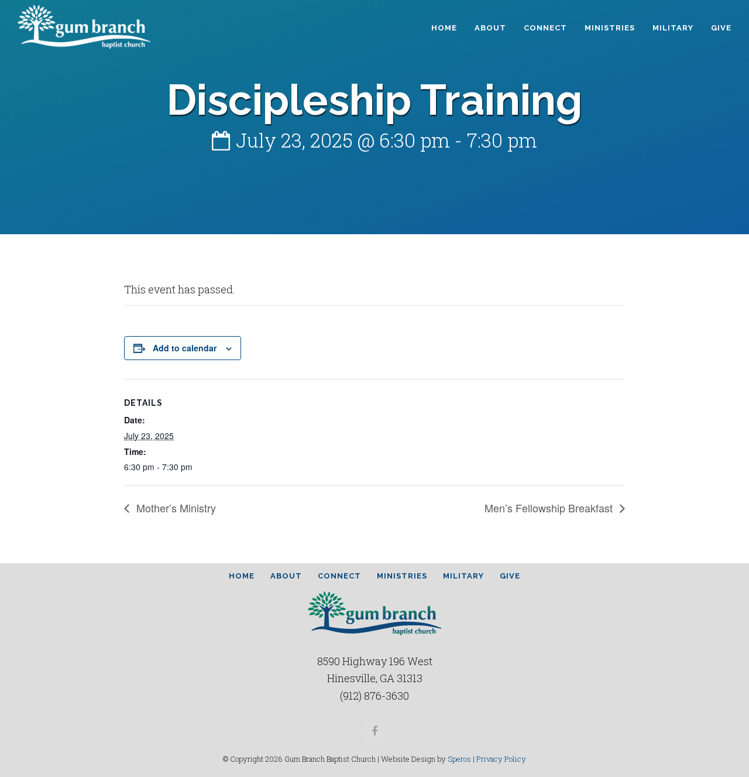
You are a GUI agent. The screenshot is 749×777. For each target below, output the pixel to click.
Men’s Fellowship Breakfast (550, 507)
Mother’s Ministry (174, 507)
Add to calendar (185, 348)
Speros (459, 759)
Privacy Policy (501, 759)
